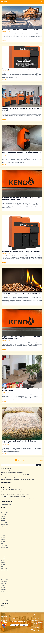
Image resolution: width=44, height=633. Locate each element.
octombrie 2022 (4, 551)
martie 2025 (3, 510)
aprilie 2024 (3, 516)
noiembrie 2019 (4, 596)
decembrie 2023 (4, 524)
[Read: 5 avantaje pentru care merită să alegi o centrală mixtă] (22, 56)
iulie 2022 (3, 556)
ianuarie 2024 (4, 522)
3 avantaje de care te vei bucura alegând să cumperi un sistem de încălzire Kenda (22, 198)
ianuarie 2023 (4, 545)
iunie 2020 (3, 585)
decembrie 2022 (4, 547)
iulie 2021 (3, 577)
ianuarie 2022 (4, 568)
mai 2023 (3, 537)
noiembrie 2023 (4, 526)
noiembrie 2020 (4, 581)
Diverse (3, 392)
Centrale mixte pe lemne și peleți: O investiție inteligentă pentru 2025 (22, 109)
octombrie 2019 (4, 598)
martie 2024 (3, 518)
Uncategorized (4, 609)
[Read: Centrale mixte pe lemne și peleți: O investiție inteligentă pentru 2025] (22, 96)
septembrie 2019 (4, 600)
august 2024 (3, 514)
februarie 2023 (4, 543)
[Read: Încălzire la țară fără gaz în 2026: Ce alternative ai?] (22, 17)
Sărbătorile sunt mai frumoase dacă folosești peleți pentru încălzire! (20, 390)
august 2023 (3, 531)
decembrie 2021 (4, 570)
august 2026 (3, 508)
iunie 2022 (3, 558)
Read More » (4, 40)
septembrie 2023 (4, 530)
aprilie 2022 (3, 562)
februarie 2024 (4, 520)
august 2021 (3, 575)
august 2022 (3, 554)
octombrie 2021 (4, 572)
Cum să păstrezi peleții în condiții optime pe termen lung (22, 293)
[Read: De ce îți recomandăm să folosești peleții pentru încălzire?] (22, 423)
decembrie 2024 (4, 512)
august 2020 (3, 583)
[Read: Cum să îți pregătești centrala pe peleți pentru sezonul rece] (22, 137)
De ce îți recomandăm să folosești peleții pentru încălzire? (19, 442)
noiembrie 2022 (4, 549)
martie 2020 (3, 591)
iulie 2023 (3, 533)
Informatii (4, 31)
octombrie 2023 (4, 528)
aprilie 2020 (3, 589)
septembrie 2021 (4, 574)
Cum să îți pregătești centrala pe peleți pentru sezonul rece (21, 153)
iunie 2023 (3, 535)
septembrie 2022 (4, 552)
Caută (2, 463)
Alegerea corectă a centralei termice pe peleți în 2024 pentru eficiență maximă (21, 338)
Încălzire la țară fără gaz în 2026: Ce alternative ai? (20, 29)
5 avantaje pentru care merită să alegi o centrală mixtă (21, 69)
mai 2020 (3, 587)
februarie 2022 (4, 566)
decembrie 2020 (4, 579)
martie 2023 (3, 541)
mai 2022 (3, 560)
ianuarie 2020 (4, 593)
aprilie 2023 (3, 539)
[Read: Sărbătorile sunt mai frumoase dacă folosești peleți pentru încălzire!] (22, 371)
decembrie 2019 (4, 595)
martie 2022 (3, 564)
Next (41, 460)
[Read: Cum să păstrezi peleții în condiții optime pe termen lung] (22, 280)
